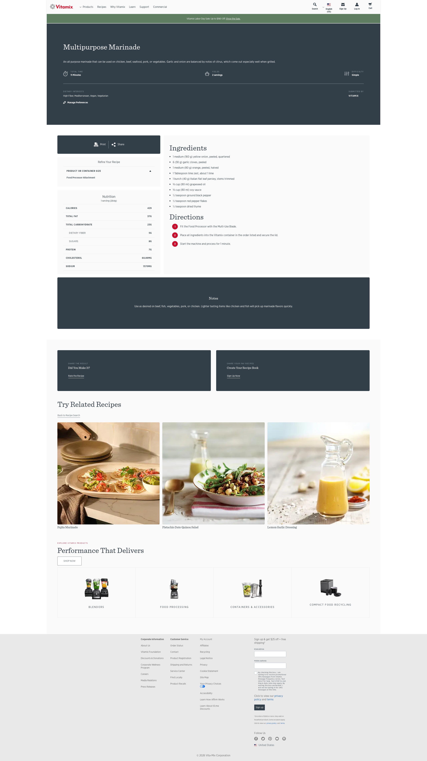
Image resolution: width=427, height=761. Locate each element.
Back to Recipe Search (69, 415)
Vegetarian (102, 95)
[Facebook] (256, 739)
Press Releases (148, 686)
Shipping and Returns (181, 664)
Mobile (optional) (260, 661)
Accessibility (206, 693)
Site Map (204, 677)
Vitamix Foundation (151, 651)
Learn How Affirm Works (212, 699)
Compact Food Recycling (331, 604)
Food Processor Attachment (81, 177)
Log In (357, 8)
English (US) (329, 10)
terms (270, 699)
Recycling (205, 651)
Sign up (259, 707)
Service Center (177, 671)
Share (121, 144)
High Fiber (68, 95)
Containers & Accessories (253, 607)
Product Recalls (178, 683)
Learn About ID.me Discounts (209, 707)
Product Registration (180, 658)
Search (315, 8)
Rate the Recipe (76, 375)
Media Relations (149, 680)
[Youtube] (277, 739)
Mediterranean (81, 95)
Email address (259, 649)
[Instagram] (284, 739)
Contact (174, 651)
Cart (370, 8)
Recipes (101, 7)
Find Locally (176, 677)
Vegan (93, 95)
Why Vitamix (117, 7)
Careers (144, 674)
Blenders (96, 607)
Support (144, 7)
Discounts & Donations (152, 658)
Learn (132, 7)
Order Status (176, 645)
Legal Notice (206, 658)
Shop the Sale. (233, 18)
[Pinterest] (270, 739)
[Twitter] (263, 739)
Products (88, 7)
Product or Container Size (84, 171)
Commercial (160, 7)
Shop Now (69, 560)
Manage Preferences (77, 102)
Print (103, 144)
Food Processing (174, 607)
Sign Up (342, 8)
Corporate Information (152, 639)
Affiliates (204, 645)
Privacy (203, 664)
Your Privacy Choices (210, 683)
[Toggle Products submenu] (80, 7)
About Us (145, 645)
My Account (206, 639)
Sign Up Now (233, 375)
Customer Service (179, 639)
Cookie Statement (209, 671)
